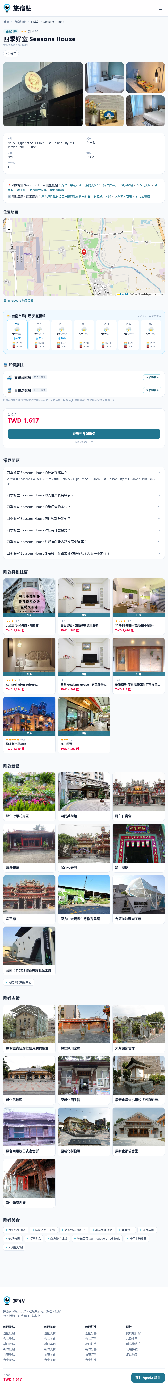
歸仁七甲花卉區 (71, 185)
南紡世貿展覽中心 (19, 982)
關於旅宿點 (133, 1333)
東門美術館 (92, 185)
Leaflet (124, 294)
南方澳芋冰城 (58, 1238)
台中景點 (9, 1360)
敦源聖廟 (127, 185)
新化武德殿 (143, 196)
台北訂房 (91, 1338)
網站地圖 (132, 1354)
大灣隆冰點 (15, 1247)
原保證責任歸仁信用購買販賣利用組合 (65, 196)
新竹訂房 (91, 1349)
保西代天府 (143, 185)
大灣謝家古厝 (123, 196)
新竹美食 (50, 1349)
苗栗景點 (9, 1354)
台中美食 (50, 1360)
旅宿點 (22, 8)
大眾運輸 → (152, 377)
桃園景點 (9, 1344)
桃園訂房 (91, 1344)
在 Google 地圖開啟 (20, 300)
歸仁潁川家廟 (102, 196)
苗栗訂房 (91, 1354)
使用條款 (132, 1349)
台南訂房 (20, 22)
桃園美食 (50, 1344)
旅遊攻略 (132, 1338)
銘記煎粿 (14, 1238)
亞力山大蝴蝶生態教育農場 (46, 190)
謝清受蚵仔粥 (103, 1230)
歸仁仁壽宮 (110, 185)
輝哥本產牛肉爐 (45, 1230)
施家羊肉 (148, 1230)
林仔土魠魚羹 (137, 1238)
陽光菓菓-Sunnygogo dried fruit (98, 1238)
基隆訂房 (91, 1333)
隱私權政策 (133, 1344)
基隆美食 (50, 1333)
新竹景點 (9, 1349)
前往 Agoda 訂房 (148, 1377)
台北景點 (9, 1338)
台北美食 (50, 1338)
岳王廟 (21, 190)
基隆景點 (9, 1333)
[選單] (161, 8)
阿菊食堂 (127, 1230)
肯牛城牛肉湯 (17, 1230)
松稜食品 (35, 1238)
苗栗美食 (50, 1354)
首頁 (6, 22)
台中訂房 (91, 1360)
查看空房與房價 (84, 434)
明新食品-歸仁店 (75, 1230)
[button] (84, 252)
